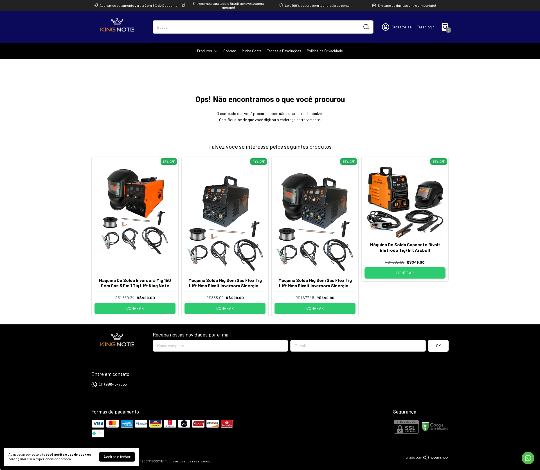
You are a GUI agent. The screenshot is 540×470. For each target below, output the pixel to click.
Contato (229, 51)
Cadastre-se (401, 27)
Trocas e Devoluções (284, 51)
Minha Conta (252, 51)
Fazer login (426, 27)
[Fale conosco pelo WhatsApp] (528, 458)
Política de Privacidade (325, 51)
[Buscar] (366, 26)
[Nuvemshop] (427, 458)
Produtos (204, 51)
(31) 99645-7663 (113, 384)
